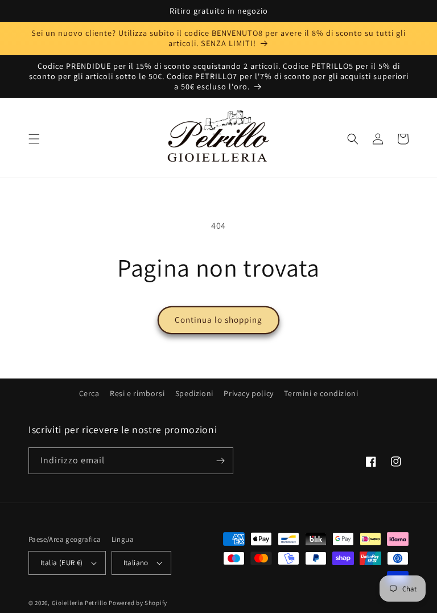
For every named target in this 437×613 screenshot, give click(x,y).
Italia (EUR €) (61, 562)
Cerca (89, 393)
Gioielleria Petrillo (80, 603)
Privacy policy (248, 393)
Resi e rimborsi (137, 393)
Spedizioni (194, 393)
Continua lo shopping (218, 319)
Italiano (136, 562)
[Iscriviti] (220, 460)
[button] (34, 138)
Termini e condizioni (321, 393)
